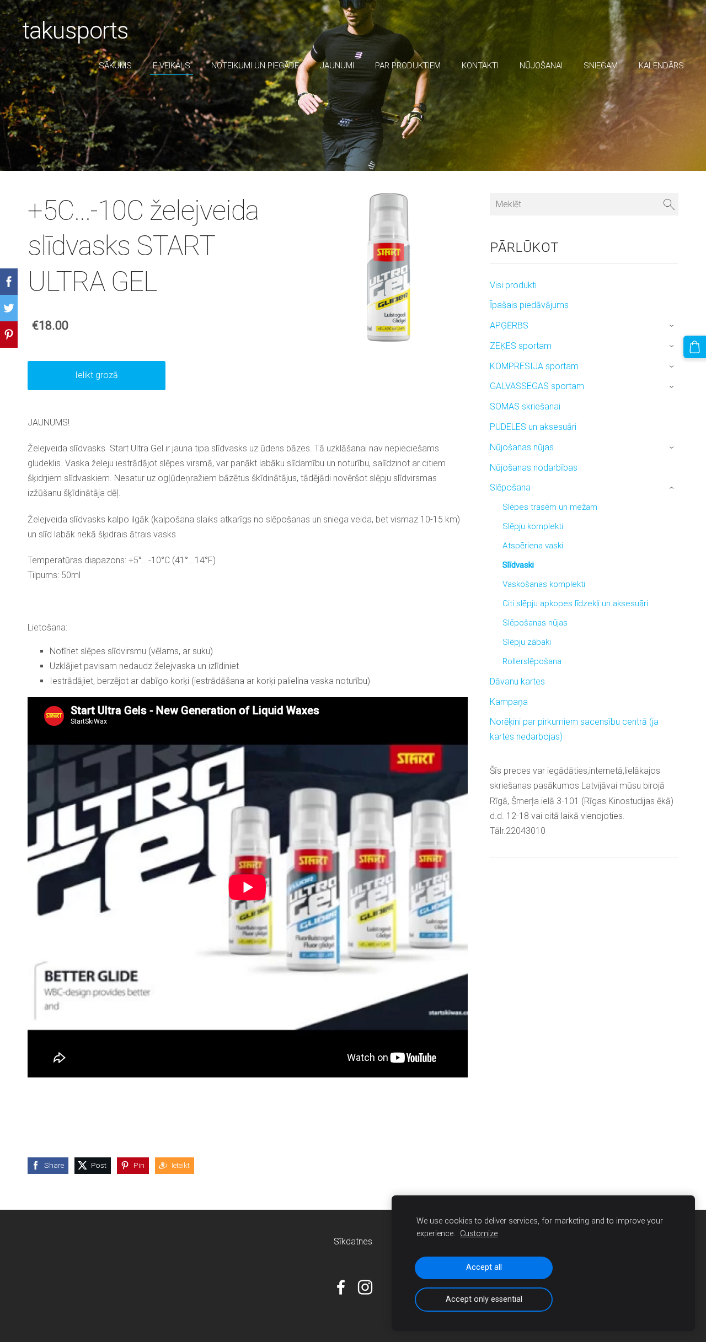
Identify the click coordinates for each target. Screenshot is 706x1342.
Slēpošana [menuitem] (510, 487)
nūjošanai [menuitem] (541, 66)
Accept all (484, 1267)
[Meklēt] (669, 204)
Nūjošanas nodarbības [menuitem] (533, 467)
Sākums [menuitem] (115, 66)
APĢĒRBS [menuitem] (509, 325)
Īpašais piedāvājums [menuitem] (529, 305)
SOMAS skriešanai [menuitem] (525, 406)
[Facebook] (341, 1287)
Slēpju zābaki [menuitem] (526, 642)
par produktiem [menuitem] (408, 66)
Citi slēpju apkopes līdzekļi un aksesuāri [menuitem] (575, 603)
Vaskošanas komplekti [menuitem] (543, 584)
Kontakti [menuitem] (480, 66)
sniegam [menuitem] (601, 66)
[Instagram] (365, 1287)
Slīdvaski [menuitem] (518, 565)
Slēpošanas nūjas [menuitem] (535, 623)
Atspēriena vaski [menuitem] (532, 546)
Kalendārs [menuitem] (661, 66)
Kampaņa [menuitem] (509, 702)
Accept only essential (484, 1299)
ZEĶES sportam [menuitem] (521, 346)
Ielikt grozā (96, 375)
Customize (479, 1233)
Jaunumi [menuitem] (337, 66)
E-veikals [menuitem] (171, 66)
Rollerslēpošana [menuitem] (531, 661)
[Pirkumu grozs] (694, 347)
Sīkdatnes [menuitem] (353, 1241)
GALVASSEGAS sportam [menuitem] (537, 386)
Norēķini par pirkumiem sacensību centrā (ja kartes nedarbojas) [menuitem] (574, 729)
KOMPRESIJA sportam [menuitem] (534, 366)
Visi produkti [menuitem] (513, 285)
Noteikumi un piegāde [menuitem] (255, 66)
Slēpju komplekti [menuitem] (532, 526)
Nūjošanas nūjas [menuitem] (522, 447)
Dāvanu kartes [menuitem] (517, 681)
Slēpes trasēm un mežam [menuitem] (549, 507)
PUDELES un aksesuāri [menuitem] (533, 427)
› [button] (672, 326)
